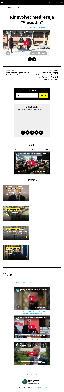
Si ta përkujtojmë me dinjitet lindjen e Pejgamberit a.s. (14, 212)
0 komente (42, 27)
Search (43, 95)
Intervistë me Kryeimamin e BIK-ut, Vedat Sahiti (17, 74)
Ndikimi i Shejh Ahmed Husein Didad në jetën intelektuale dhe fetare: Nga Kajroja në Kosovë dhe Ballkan (16, 190)
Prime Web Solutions (41, 387)
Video (17, 7)
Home (10, 7)
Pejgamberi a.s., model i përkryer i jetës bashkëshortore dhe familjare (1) (15, 250)
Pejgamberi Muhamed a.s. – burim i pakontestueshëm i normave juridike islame (16, 232)
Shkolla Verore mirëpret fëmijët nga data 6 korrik (32, 339)
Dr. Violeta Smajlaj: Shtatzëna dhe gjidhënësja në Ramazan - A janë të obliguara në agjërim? (47, 76)
